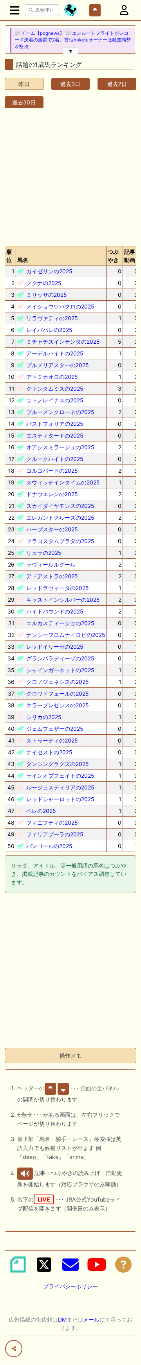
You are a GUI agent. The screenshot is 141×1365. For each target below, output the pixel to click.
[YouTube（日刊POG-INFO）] (96, 1264)
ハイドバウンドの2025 (54, 611)
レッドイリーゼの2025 (54, 646)
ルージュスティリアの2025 (60, 787)
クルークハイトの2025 (54, 459)
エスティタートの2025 (54, 435)
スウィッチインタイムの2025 (63, 482)
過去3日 (70, 84)
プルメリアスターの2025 (57, 365)
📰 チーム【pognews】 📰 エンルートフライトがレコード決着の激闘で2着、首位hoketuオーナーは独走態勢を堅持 (72, 40)
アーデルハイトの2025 (54, 353)
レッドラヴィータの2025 (57, 588)
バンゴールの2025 (49, 846)
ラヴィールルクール (51, 564)
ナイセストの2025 (49, 752)
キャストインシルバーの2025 (63, 599)
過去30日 (24, 102)
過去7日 (117, 84)
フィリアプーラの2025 (54, 834)
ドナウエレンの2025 (52, 494)
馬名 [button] (22, 259)
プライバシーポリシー (70, 1286)
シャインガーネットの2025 (60, 670)
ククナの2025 (43, 283)
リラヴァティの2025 (52, 318)
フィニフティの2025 (52, 822)
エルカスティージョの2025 (60, 623)
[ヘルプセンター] (123, 1264)
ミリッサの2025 (46, 294)
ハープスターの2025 (52, 529)
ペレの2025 (41, 810)
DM (62, 1319)
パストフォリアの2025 (54, 423)
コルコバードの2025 (52, 470)
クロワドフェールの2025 (57, 693)
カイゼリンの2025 (49, 271)
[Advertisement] (70, 175)
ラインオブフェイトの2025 (60, 775)
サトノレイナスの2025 (54, 400)
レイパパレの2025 (49, 329)
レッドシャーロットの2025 (60, 799)
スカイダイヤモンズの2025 (60, 505)
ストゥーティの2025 (52, 740)
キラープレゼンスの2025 (57, 705)
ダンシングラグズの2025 (57, 764)
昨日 (23, 84)
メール (91, 1319)
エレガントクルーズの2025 (60, 517)
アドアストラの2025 (52, 576)
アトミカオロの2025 (52, 376)
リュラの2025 (43, 552)
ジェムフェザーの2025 (54, 728)
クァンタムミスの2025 (54, 388)
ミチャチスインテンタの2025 (63, 341)
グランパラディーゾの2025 (60, 658)
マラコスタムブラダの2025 (60, 541)
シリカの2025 (43, 717)
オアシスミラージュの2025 (60, 447)
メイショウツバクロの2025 (60, 306)
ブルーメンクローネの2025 (60, 412)
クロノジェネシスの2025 (57, 681)
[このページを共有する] (13, 1348)
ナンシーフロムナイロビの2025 (65, 634)
